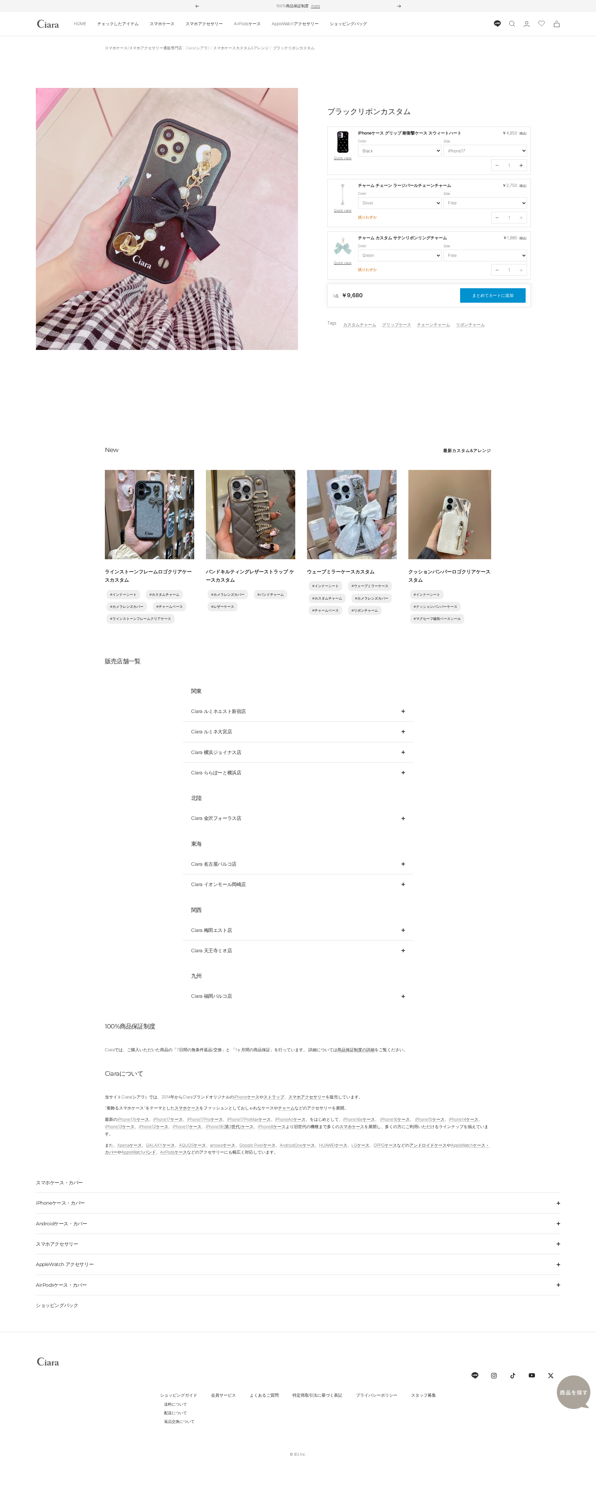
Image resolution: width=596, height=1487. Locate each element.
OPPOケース (385, 1145)
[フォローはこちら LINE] (474, 1375)
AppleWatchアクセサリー (295, 23)
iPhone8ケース (272, 1126)
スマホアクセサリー (204, 23)
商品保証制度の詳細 (356, 1049)
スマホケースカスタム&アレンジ (241, 48)
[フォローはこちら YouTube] (531, 1375)
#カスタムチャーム (164, 594)
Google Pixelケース (257, 1145)
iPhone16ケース (395, 1119)
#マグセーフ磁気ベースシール (437, 618)
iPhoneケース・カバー (60, 1203)
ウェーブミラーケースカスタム (341, 571)
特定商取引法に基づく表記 (317, 1395)
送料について (175, 1404)
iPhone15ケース (430, 1119)
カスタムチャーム (359, 324)
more (315, 5)
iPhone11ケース (186, 1126)
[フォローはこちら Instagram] (493, 1375)
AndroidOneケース (297, 1145)
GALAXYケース (160, 1145)
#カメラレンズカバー (126, 606)
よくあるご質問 (264, 1395)
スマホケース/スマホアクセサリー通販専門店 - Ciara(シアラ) (157, 48)
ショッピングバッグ (348, 23)
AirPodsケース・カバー (61, 1285)
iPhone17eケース (133, 1119)
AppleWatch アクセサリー (64, 1264)
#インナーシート (123, 594)
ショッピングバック (57, 1305)
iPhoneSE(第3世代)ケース (230, 1126)
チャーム (286, 1108)
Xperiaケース (129, 1145)
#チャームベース (169, 606)
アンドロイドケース (428, 1145)
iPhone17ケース (168, 1119)
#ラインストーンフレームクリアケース (140, 618)
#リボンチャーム (364, 610)
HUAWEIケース (333, 1145)
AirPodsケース (247, 23)
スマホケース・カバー (59, 1182)
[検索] (512, 24)
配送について (175, 1412)
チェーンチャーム (433, 324)
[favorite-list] (541, 24)
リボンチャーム (470, 324)
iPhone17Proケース (205, 1119)
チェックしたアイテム (118, 23)
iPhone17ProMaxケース (249, 1119)
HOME (80, 23)
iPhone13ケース (120, 1126)
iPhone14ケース (463, 1119)
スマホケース (162, 23)
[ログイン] (527, 24)
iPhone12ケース (153, 1126)
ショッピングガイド (178, 1395)
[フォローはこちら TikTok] (512, 1375)
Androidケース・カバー (61, 1223)
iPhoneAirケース (290, 1119)
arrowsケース (222, 1145)
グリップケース (396, 324)
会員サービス (223, 1395)
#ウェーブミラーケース (369, 586)
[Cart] (556, 24)
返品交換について (179, 1421)
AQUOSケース (192, 1145)
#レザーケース (222, 606)
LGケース (360, 1145)
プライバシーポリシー (376, 1395)
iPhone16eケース (359, 1119)
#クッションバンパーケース (435, 606)
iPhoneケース (246, 1096)
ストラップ (274, 1096)
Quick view (342, 158)
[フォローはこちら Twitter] (550, 1375)
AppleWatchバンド (138, 1152)
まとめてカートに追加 (493, 295)
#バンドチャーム (270, 594)
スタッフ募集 (423, 1395)
